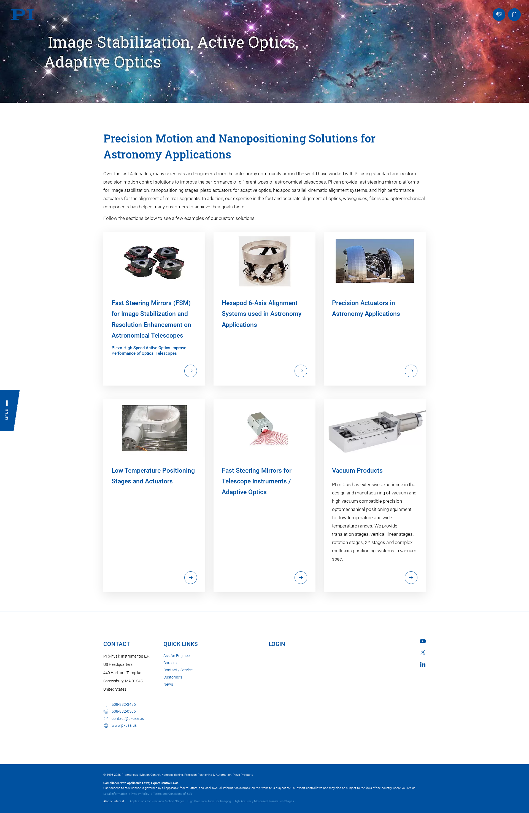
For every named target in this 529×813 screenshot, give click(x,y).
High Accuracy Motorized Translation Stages (264, 801)
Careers (170, 663)
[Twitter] (422, 652)
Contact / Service (178, 670)
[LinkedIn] (422, 664)
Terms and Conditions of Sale (173, 794)
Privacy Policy (140, 794)
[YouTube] (423, 641)
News (168, 684)
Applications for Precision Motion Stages (157, 801)
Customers (172, 677)
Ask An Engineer (177, 655)
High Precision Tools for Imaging (209, 801)
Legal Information (115, 794)
